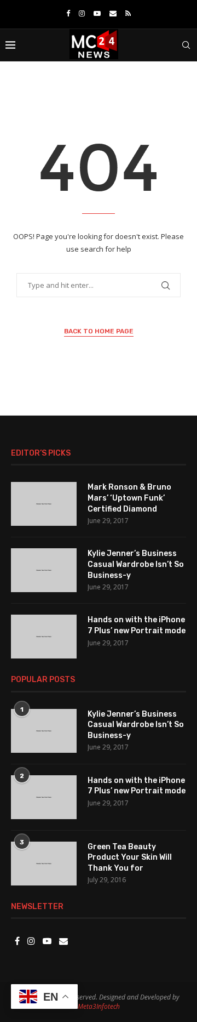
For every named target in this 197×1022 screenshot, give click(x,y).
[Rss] (128, 13)
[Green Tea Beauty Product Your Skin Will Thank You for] (44, 863)
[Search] (186, 45)
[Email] (113, 13)
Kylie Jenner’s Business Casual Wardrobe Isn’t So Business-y (136, 564)
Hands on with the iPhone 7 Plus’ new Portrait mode (137, 625)
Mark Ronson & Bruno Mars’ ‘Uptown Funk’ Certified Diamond (129, 497)
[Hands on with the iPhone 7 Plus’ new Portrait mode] (44, 636)
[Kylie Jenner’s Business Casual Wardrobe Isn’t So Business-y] (44, 570)
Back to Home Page (99, 331)
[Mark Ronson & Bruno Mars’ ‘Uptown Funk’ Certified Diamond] (44, 504)
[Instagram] (82, 13)
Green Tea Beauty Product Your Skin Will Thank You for (130, 857)
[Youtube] (97, 13)
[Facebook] (68, 13)
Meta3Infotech (99, 1006)
